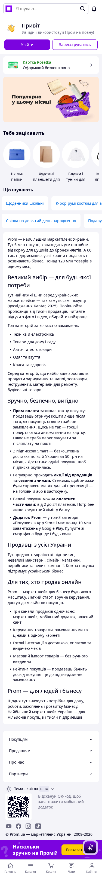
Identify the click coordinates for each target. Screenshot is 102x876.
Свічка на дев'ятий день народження (41, 220)
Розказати (75, 849)
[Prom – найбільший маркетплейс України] (9, 9)
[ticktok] (38, 826)
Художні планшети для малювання (46, 179)
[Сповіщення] (94, 8)
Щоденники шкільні (25, 203)
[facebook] (18, 826)
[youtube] (8, 826)
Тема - (26, 788)
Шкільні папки (17, 176)
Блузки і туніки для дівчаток (75, 179)
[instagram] (28, 826)
